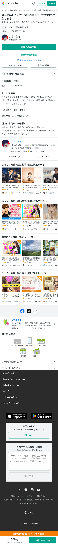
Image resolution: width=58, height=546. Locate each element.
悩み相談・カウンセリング (20, 10)
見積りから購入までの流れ (30, 60)
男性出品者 (18, 85)
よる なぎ (16, 141)
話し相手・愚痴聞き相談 (43, 10)
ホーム (4, 10)
